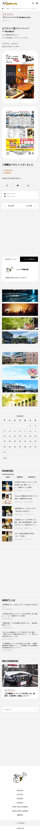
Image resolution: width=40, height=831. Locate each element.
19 (15, 441)
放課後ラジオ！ (28, 528)
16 (35, 436)
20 (20, 441)
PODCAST (20, 790)
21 (25, 441)
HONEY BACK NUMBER (20, 807)
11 (10, 436)
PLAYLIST (20, 794)
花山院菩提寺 (8, 170)
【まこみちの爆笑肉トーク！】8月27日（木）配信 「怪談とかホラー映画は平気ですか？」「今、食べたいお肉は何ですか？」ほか (20, 634)
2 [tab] (20, 684)
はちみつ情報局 (28, 502)
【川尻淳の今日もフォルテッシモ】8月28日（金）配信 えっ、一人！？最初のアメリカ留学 (20, 615)
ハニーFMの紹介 (20, 823)
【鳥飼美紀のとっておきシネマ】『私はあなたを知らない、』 (20, 605)
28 (25, 447)
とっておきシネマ (29, 514)
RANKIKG (20, 803)
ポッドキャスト (28, 490)
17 (4, 441)
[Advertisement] (20, 233)
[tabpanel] (20, 681)
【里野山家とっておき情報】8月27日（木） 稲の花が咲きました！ (20, 624)
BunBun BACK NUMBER (20, 811)
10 (4, 436)
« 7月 (5, 458)
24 (4, 447)
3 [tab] (22, 684)
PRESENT (20, 798)
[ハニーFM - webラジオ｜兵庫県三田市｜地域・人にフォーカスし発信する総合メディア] (9, 3)
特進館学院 (7, 173)
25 (10, 447)
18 (10, 441)
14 (25, 436)
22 (30, 441)
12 (15, 436)
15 (30, 436)
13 (20, 436)
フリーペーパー (11, 193)
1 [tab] (18, 684)
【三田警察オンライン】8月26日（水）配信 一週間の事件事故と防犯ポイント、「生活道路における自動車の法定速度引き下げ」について (20, 645)
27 (20, 447)
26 (15, 447)
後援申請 (20, 815)
